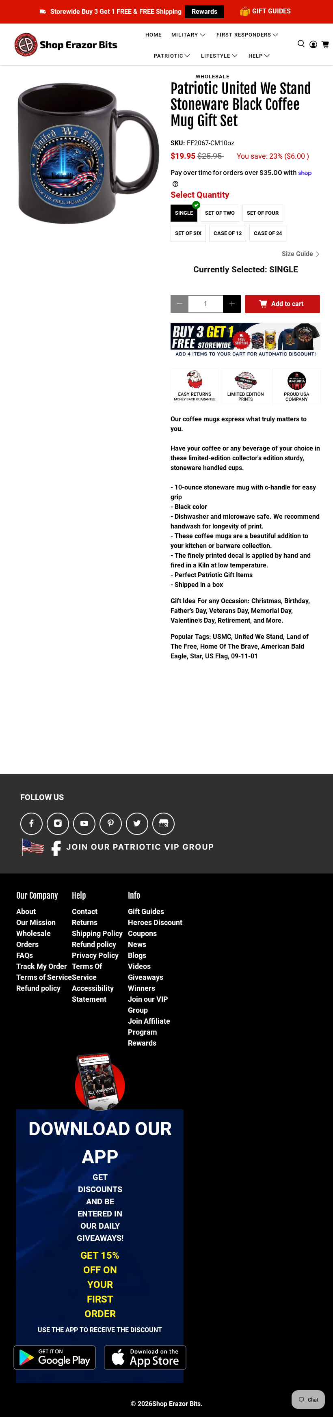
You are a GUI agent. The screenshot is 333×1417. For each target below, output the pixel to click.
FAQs (24, 955)
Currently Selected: (245, 269)
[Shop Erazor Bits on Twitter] (137, 823)
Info (134, 896)
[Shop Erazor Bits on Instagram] (58, 823)
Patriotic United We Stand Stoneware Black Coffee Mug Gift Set (241, 105)
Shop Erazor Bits (176, 1404)
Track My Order (41, 966)
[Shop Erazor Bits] (67, 44)
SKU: (178, 143)
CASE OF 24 (268, 233)
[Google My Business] (164, 823)
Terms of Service (44, 977)
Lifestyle (215, 56)
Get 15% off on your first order (99, 1285)
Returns (84, 922)
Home (153, 35)
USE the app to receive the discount (100, 1330)
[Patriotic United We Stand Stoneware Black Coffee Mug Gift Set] (88, 157)
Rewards (204, 11)
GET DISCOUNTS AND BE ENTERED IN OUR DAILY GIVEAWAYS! (100, 1207)
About (26, 911)
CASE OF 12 (228, 233)
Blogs (137, 955)
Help (256, 56)
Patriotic (168, 56)
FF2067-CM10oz (210, 143)
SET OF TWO (220, 213)
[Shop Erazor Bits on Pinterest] (110, 823)
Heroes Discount (155, 922)
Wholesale (212, 76)
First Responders (243, 35)
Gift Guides (146, 911)
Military (184, 35)
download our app (100, 1143)
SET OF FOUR (263, 213)
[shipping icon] (43, 11)
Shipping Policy (97, 933)
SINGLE (184, 213)
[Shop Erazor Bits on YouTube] (84, 823)
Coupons (142, 933)
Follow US (42, 797)
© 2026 (141, 1404)
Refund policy (38, 988)
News (137, 944)
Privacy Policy (95, 955)
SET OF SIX (188, 233)
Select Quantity (200, 195)
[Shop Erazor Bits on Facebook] (31, 823)
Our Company (37, 896)
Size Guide (298, 254)
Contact (84, 911)
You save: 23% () (273, 156)
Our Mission (36, 922)
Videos (139, 966)
